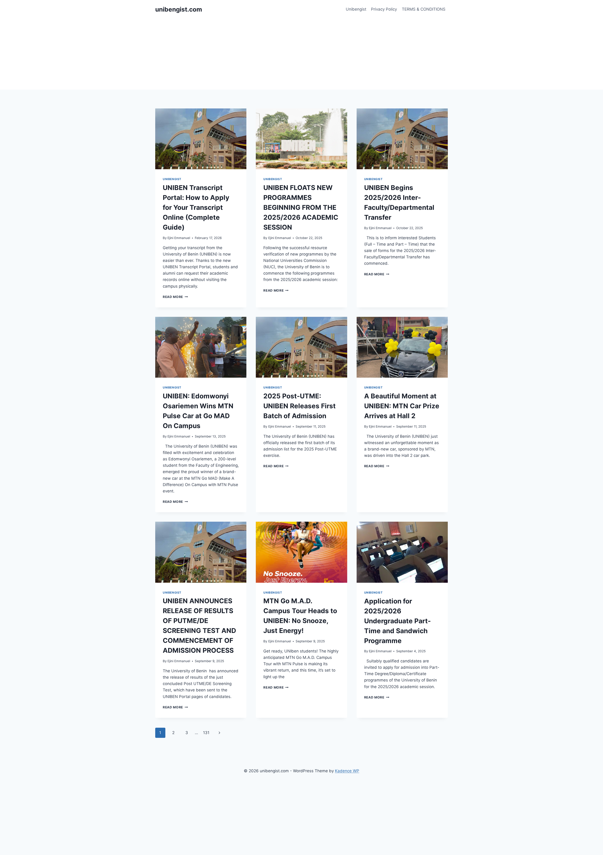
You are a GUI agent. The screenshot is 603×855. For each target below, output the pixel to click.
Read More (175, 297)
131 (206, 732)
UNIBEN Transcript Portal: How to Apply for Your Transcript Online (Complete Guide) (196, 207)
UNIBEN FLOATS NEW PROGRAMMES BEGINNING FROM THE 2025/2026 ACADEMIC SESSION (300, 207)
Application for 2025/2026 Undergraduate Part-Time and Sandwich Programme (397, 621)
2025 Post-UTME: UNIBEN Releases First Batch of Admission (299, 406)
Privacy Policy (384, 9)
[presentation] (200, 138)
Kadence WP (347, 770)
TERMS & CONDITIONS (423, 9)
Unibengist (356, 9)
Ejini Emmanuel (178, 238)
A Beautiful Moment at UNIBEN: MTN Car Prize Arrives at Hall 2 (401, 406)
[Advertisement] (301, 54)
